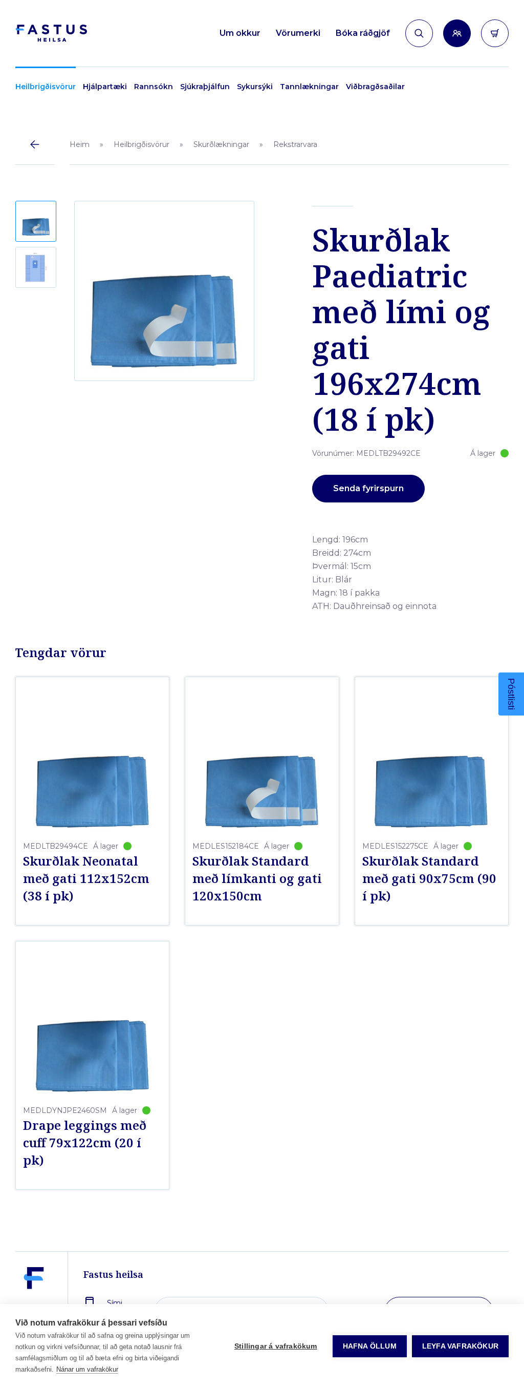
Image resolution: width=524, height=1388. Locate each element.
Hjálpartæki (105, 86)
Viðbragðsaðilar (375, 86)
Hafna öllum (370, 1346)
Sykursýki (255, 86)
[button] (35, 221)
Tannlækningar (309, 86)
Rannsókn (153, 86)
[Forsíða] (51, 33)
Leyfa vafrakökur (460, 1346)
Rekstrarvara (295, 144)
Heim (80, 144)
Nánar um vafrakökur (87, 1369)
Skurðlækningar (221, 144)
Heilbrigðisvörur (45, 86)
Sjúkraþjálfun (205, 86)
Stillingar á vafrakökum (275, 1346)
